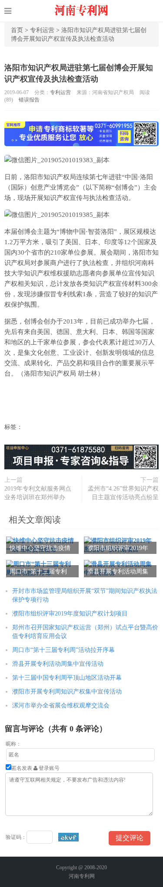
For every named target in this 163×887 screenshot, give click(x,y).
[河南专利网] (81, 11)
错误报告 (29, 100)
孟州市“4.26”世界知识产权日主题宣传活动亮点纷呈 (123, 493)
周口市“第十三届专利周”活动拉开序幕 (63, 650)
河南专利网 (82, 876)
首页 (17, 30)
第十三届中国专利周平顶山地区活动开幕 (67, 677)
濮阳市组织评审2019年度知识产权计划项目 (70, 613)
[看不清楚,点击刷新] (68, 837)
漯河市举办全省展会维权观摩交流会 (61, 705)
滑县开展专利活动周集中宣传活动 (57, 664)
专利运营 (42, 30)
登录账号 (48, 768)
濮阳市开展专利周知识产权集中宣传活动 (67, 691)
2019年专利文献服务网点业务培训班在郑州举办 (37, 493)
